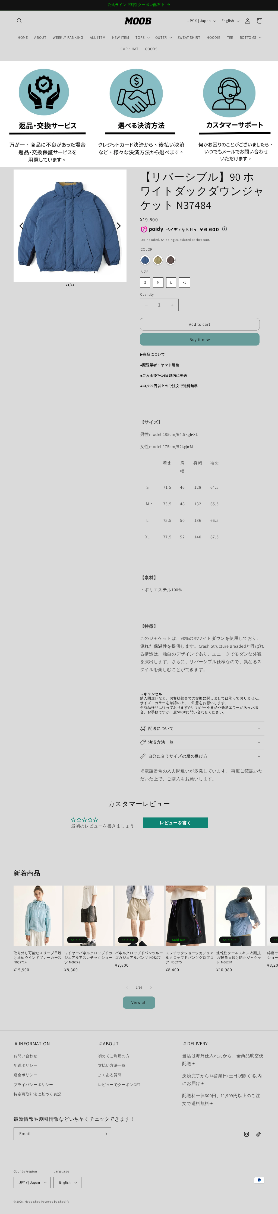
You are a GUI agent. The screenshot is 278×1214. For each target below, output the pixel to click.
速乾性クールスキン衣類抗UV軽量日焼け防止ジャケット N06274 (238, 957)
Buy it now (199, 339)
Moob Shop (32, 1201)
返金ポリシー (25, 1074)
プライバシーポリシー (33, 1084)
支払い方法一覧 (112, 1065)
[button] (20, 21)
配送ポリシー (25, 1065)
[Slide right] (151, 988)
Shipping (168, 240)
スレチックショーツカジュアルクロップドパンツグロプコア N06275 (190, 957)
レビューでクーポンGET (119, 1084)
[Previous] (21, 226)
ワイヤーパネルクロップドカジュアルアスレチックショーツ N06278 (88, 957)
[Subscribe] (105, 1133)
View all (139, 1002)
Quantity (147, 294)
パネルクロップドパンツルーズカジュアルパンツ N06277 (139, 955)
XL (184, 282)
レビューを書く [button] (175, 823)
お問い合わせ (25, 1055)
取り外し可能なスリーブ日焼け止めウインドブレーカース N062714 (38, 957)
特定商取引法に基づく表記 (37, 1094)
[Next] (119, 226)
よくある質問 (110, 1074)
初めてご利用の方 (114, 1055)
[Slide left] (127, 988)
